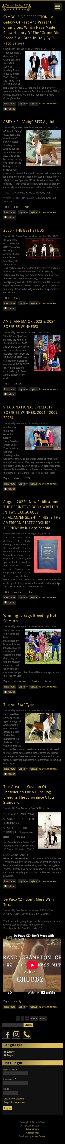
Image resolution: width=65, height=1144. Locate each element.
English (10, 1055)
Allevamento (20, 681)
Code (6, 1089)
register (34, 103)
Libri (30, 592)
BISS (16, 207)
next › (34, 1018)
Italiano (11, 108)
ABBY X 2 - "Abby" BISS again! (28, 122)
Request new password (15, 1102)
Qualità (35, 681)
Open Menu (58, 7)
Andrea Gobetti (39, 1136)
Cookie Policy (32, 1133)
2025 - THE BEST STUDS (23, 230)
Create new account (14, 1098)
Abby (27, 207)
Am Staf (18, 384)
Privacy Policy (32, 1129)
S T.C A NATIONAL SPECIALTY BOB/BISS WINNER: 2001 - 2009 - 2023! (31, 412)
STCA (27, 478)
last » (43, 1018)
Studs (17, 298)
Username (10, 1069)
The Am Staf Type (18, 705)
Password (9, 1079)
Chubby (17, 1001)
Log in (21, 103)
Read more (10, 104)
